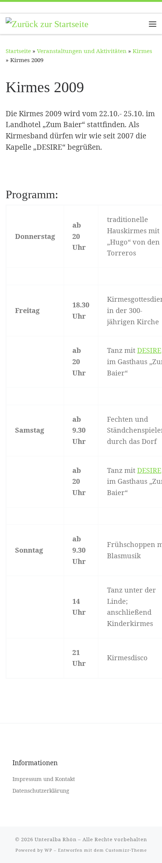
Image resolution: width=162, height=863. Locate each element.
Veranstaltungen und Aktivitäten (82, 51)
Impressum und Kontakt (43, 778)
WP (48, 850)
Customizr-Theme (126, 850)
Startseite (18, 51)
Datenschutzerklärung (40, 790)
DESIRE (149, 350)
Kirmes (142, 51)
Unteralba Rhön (55, 839)
